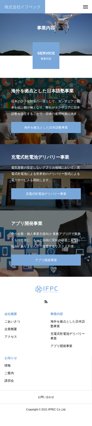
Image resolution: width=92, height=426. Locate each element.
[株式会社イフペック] (46, 289)
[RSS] (46, 301)
